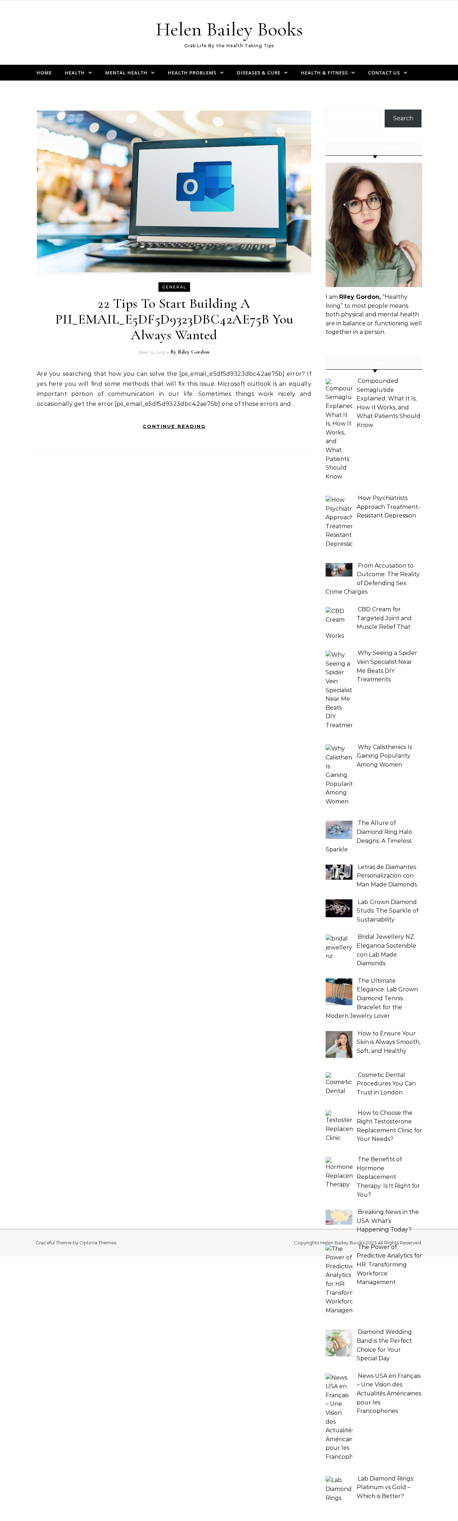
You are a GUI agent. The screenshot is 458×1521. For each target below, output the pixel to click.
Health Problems (192, 72)
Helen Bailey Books (229, 29)
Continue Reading (174, 426)
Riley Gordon (193, 351)
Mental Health (126, 72)
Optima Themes (97, 1242)
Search (403, 118)
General (174, 287)
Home (44, 72)
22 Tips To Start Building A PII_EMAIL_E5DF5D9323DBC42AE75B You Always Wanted (174, 319)
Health (75, 72)
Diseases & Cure (259, 72)
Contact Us (384, 72)
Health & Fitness (324, 72)
